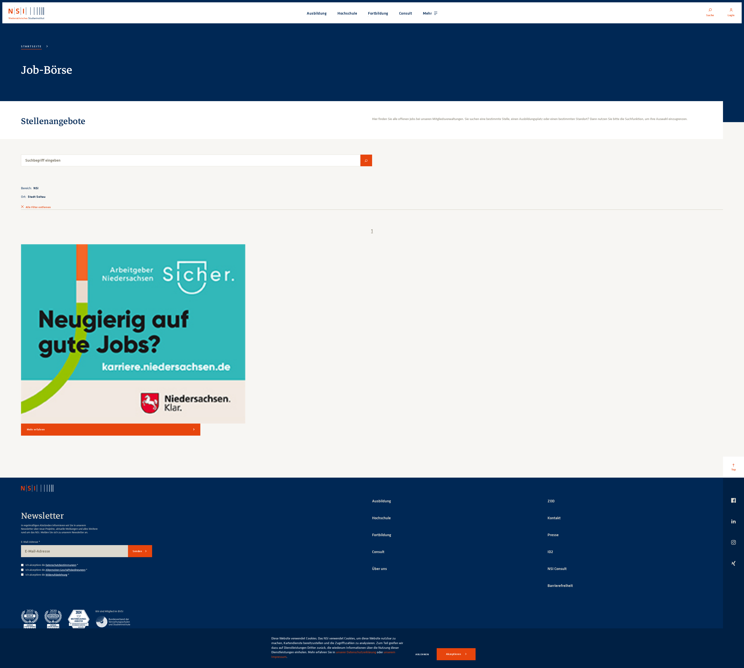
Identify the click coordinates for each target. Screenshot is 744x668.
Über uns (379, 568)
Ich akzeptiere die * (51, 565)
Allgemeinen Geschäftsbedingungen (65, 570)
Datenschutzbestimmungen (61, 565)
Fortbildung (381, 534)
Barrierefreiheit (560, 585)
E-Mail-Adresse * (30, 542)
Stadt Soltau (37, 196)
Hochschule (381, 517)
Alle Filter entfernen (38, 207)
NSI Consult (557, 568)
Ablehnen (422, 654)
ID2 (550, 551)
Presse (553, 534)
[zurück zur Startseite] (40, 488)
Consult (378, 551)
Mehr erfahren (36, 429)
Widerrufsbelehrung (56, 574)
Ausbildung (381, 500)
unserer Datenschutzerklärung (356, 652)
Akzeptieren (454, 654)
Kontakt (554, 517)
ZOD (551, 500)
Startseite (31, 46)
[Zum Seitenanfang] (733, 467)
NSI (36, 188)
